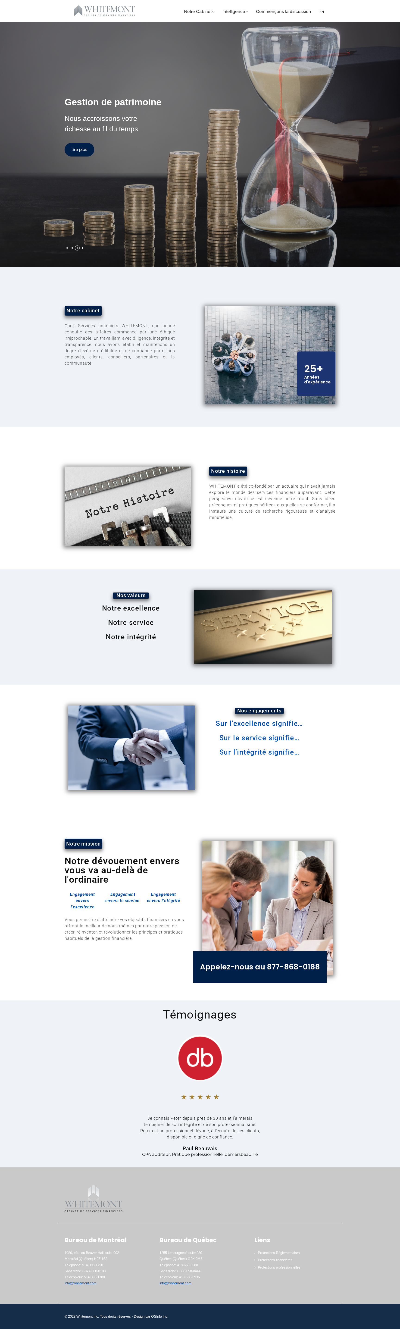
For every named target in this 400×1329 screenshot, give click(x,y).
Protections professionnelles (279, 1267)
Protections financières (275, 1260)
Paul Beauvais (200, 1148)
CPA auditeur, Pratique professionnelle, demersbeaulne (200, 1154)
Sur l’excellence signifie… (259, 723)
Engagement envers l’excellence (82, 900)
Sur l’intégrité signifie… (259, 752)
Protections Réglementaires (279, 1253)
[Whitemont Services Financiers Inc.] (104, 11)
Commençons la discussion (283, 11)
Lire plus (79, 149)
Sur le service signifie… (259, 738)
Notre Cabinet (198, 11)
